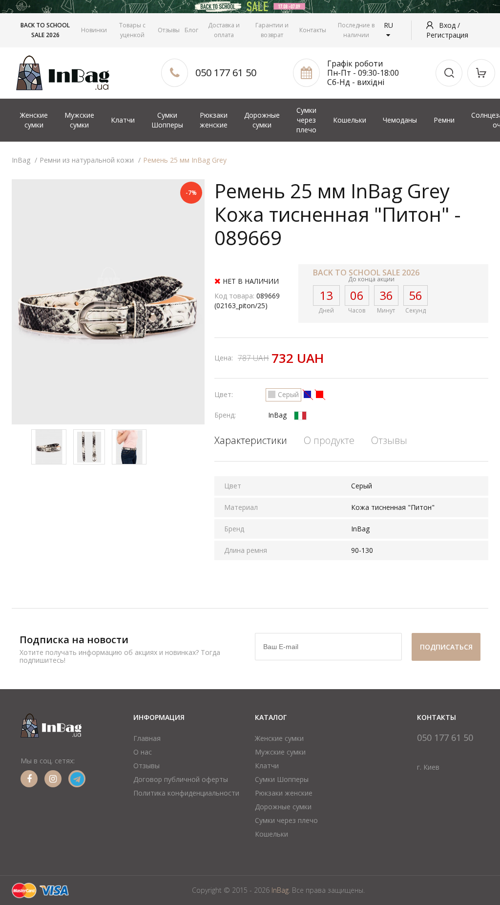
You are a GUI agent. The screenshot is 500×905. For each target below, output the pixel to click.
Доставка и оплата (224, 30)
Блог (191, 30)
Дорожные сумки (262, 119)
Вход (448, 25)
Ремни (444, 120)
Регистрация (447, 35)
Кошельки (349, 120)
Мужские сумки (79, 119)
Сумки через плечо (306, 119)
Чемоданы (400, 120)
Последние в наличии (356, 30)
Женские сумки (34, 119)
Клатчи (123, 120)
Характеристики (250, 440)
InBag (277, 415)
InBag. (280, 890)
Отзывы (169, 30)
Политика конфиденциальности (186, 793)
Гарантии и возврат (272, 30)
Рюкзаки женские (214, 119)
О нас (142, 752)
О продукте (329, 440)
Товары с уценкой (132, 30)
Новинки (94, 30)
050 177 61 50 (225, 72)
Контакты (312, 30)
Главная (147, 738)
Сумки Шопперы (167, 119)
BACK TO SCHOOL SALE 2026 (45, 30)
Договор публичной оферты (180, 779)
